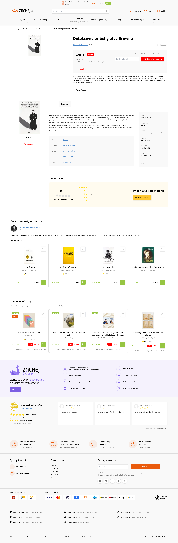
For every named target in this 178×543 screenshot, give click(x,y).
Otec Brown (67, 162)
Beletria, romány (44, 29)
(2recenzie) (71, 274)
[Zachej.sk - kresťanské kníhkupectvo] (22, 11)
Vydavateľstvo (55, 471)
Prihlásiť (145, 467)
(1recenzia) (31, 274)
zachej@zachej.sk (23, 473)
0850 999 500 (21, 467)
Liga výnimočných (69, 151)
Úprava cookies (95, 537)
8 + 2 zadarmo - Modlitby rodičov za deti (69, 333)
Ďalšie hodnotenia (26, 408)
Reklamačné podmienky (35, 537)
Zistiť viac (15, 389)
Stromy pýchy (108, 267)
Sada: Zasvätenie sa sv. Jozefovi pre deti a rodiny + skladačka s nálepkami (108, 333)
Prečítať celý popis (79, 90)
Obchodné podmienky (17, 537)
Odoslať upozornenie (154, 59)
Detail (108, 3)
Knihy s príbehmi (69, 157)
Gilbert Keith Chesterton (80, 45)
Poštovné (85, 537)
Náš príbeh (54, 474)
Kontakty (54, 465)
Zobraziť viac (15, 240)
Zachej (16, 29)
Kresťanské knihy (29, 29)
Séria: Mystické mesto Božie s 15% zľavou (148, 333)
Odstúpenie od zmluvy (72, 537)
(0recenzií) (163, 45)
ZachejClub (54, 468)
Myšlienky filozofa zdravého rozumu (148, 267)
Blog (52, 477)
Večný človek (29, 267)
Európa (65, 140)
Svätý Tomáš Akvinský (69, 267)
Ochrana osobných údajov (54, 537)
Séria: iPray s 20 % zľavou (29, 332)
